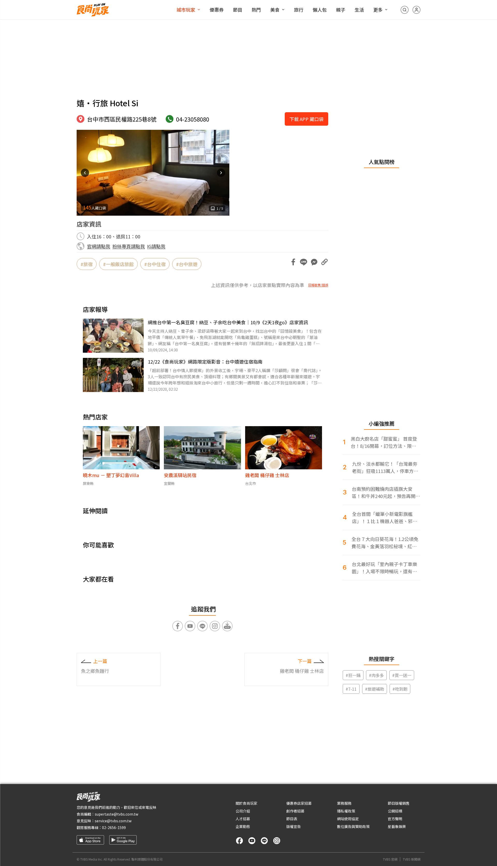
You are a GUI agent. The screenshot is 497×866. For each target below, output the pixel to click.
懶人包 (320, 9)
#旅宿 (87, 264)
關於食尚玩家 (246, 803)
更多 (378, 9)
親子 (340, 9)
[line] (264, 841)
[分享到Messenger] (314, 262)
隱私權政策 (346, 811)
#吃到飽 (399, 689)
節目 (237, 9)
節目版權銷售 (399, 803)
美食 (275, 9)
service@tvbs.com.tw (113, 820)
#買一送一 (401, 675)
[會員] (416, 10)
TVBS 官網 (390, 859)
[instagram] (277, 841)
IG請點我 (156, 246)
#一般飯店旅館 (118, 264)
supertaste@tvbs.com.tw (116, 814)
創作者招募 (295, 811)
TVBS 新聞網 (411, 859)
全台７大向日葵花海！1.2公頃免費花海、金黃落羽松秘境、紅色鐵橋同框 (385, 543)
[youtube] (252, 841)
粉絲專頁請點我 (128, 246)
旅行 (298, 9)
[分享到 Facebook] (293, 262)
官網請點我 (98, 246)
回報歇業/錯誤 (318, 285)
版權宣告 (293, 826)
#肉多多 (376, 675)
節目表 (291, 818)
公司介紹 (243, 811)
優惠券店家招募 (299, 803)
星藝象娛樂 (397, 826)
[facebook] (239, 841)
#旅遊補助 (374, 689)
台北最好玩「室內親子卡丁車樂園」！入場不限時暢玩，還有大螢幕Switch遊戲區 (384, 568)
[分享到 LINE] (304, 262)
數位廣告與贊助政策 (353, 826)
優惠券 (217, 9)
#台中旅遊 (187, 264)
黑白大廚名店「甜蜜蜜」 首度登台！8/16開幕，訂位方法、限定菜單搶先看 (384, 442)
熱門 (256, 9)
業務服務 (344, 803)
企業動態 (243, 826)
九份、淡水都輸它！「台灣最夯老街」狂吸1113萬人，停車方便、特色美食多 (384, 467)
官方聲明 (395, 818)
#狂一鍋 (353, 675)
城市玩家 (186, 9)
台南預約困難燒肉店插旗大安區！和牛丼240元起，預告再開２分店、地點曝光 (386, 492)
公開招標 (395, 811)
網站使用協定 (348, 818)
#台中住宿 (155, 264)
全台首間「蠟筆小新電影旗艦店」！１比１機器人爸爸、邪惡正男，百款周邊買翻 (384, 517)
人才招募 (243, 818)
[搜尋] (404, 10)
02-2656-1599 (114, 827)
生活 (359, 9)
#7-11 (351, 689)
